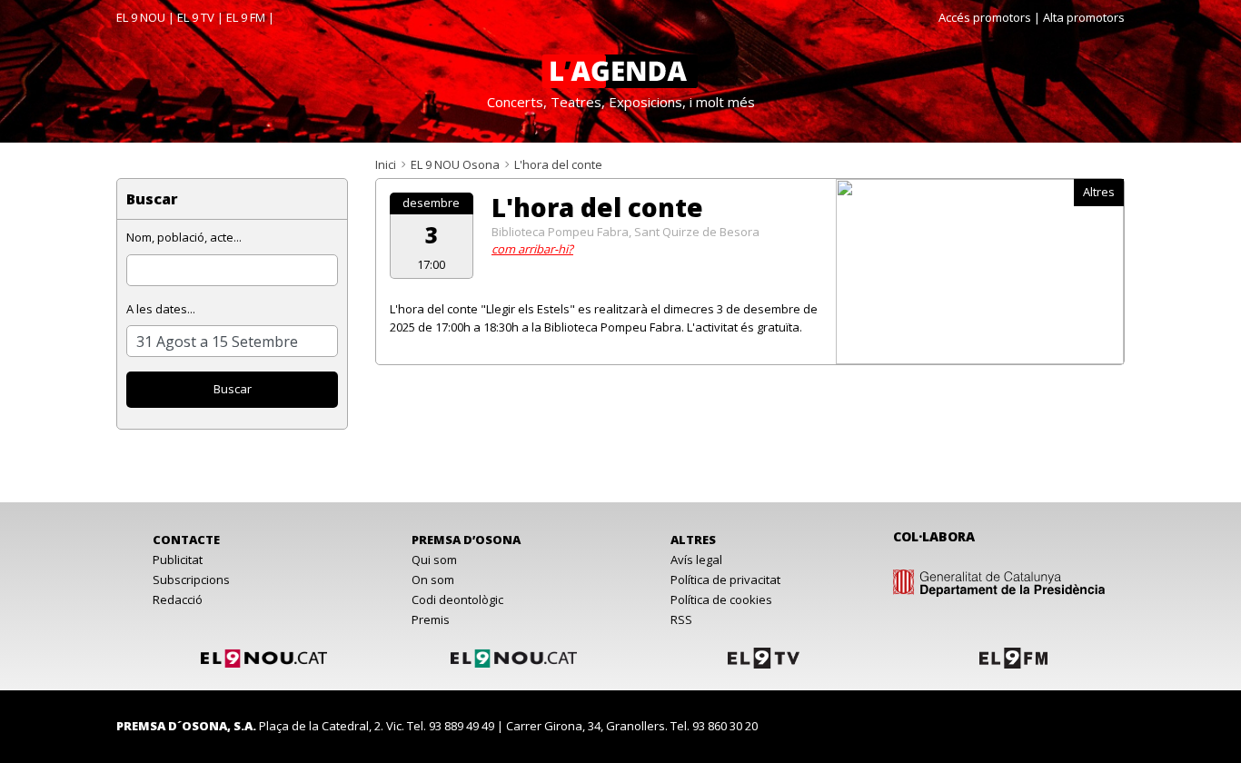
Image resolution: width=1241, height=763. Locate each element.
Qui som (434, 559)
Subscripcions (191, 579)
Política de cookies (721, 599)
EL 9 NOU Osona (455, 164)
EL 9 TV (195, 17)
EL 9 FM (245, 17)
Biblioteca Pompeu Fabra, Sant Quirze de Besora (625, 231)
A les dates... (160, 309)
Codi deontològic (457, 599)
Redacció (178, 599)
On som (433, 579)
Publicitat (178, 559)
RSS (681, 619)
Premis (431, 619)
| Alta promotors (1079, 17)
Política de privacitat (725, 579)
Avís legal (696, 559)
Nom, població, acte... (184, 237)
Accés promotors (984, 17)
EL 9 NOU (140, 17)
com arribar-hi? (532, 249)
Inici (385, 164)
